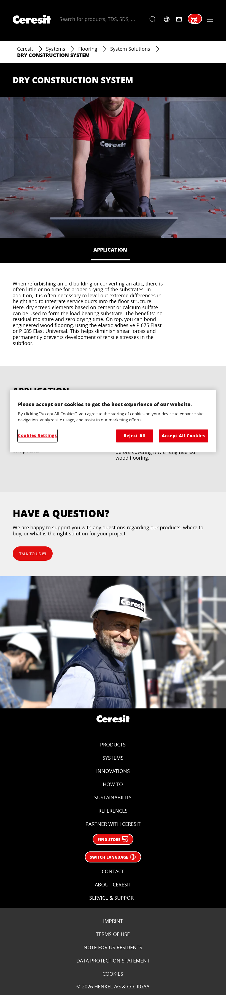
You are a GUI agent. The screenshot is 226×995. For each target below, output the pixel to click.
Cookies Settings (37, 435)
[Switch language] (166, 19)
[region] (113, 421)
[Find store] (193, 20)
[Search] (153, 19)
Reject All (135, 436)
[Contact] (179, 19)
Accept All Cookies (183, 436)
